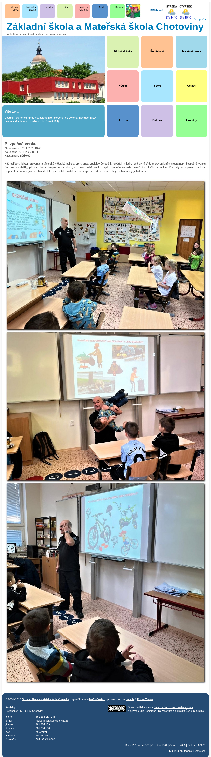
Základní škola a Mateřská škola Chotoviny (45, 699)
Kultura (157, 120)
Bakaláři (119, 7)
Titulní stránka (123, 51)
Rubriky (102, 7)
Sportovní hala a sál (83, 8)
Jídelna (49, 7)
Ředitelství (157, 51)
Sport (157, 85)
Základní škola (14, 8)
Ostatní (191, 85)
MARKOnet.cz (97, 699)
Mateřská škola (191, 51)
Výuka (123, 85)
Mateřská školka (31, 8)
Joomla (130, 699)
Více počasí (200, 19)
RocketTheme (145, 699)
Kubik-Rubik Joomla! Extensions (187, 751)
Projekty (191, 120)
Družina (123, 120)
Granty (67, 7)
